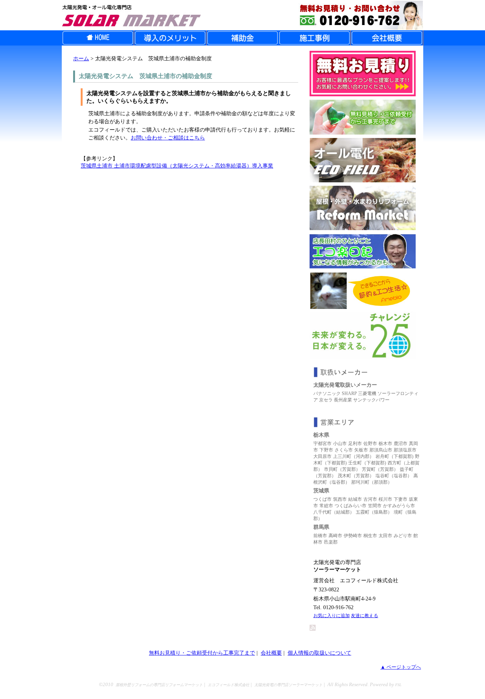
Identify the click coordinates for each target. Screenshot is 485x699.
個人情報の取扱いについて (319, 653)
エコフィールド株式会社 (228, 685)
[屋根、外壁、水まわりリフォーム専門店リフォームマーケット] (363, 228)
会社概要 (271, 653)
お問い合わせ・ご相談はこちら (168, 138)
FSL (398, 685)
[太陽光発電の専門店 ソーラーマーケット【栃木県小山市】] (242, 15)
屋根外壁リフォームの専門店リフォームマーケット (159, 685)
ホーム (81, 58)
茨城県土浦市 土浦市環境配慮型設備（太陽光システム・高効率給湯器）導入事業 (177, 166)
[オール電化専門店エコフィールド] (363, 180)
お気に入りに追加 (331, 615)
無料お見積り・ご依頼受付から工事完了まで (202, 653)
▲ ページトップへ (400, 667)
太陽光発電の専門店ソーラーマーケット (288, 685)
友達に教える (364, 615)
